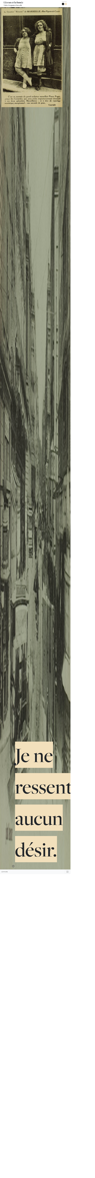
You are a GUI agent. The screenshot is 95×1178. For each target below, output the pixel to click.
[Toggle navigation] (67, 872)
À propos (64, 1)
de (63, 4)
